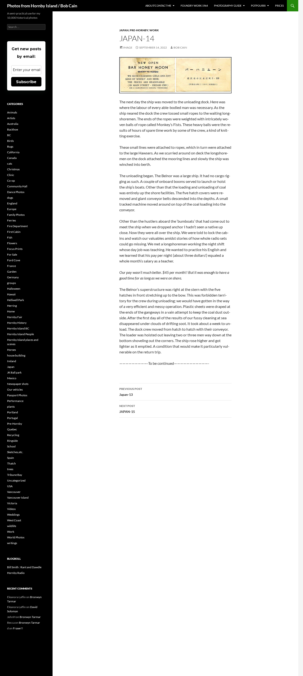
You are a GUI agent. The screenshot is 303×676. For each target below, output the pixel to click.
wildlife (11, 526)
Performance (15, 401)
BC (9, 135)
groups (11, 283)
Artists (11, 118)
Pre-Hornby (139, 30)
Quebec (12, 429)
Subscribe (26, 82)
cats (9, 163)
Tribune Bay (14, 475)
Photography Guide (227, 5)
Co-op (11, 180)
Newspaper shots (17, 384)
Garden (12, 271)
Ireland (11, 361)
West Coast (14, 520)
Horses (11, 350)
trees (10, 469)
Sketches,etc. (15, 452)
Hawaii (11, 294)
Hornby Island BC (18, 328)
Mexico (11, 378)
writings (12, 543)
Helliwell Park (15, 300)
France (11, 266)
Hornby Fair (14, 317)
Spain (10, 458)
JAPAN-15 (127, 409)
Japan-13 (130, 392)
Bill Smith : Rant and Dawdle (24, 567)
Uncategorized (16, 480)
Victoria (12, 503)
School (11, 446)
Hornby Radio (16, 573)
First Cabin (14, 232)
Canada (12, 158)
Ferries (11, 220)
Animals (12, 112)
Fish (9, 237)
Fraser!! (18, 628)
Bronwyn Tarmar (30, 617)
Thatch (11, 463)
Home (11, 311)
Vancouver (14, 492)
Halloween (13, 288)
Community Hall (17, 186)
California (13, 152)
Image (127, 47)
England (12, 203)
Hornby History (17, 322)
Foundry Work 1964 (194, 5)
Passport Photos (17, 395)
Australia (12, 124)
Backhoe (12, 129)
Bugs (10, 146)
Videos (11, 509)
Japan (124, 30)
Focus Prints (14, 249)
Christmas (13, 169)
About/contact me (158, 5)
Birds (10, 141)
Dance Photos (15, 192)
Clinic (10, 175)
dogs (10, 197)
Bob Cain (180, 47)
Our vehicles (15, 389)
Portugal (12, 418)
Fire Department (17, 226)
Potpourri (258, 5)
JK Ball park (14, 372)
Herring (12, 305)
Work (154, 30)
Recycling (13, 435)
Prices (279, 5)
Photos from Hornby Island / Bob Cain (42, 5)
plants (11, 406)
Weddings (13, 514)
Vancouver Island (18, 497)
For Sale (12, 254)
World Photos (15, 537)
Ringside (12, 440)
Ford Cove (13, 260)
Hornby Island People (20, 334)
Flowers (12, 243)
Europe (11, 209)
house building (16, 355)
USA (10, 486)
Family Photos (16, 214)
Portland (12, 412)
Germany (13, 277)
